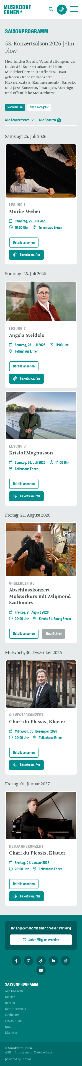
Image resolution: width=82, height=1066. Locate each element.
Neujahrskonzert (26, 846)
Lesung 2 (17, 329)
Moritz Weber (25, 212)
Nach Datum (15, 107)
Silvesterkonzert (26, 715)
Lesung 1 (17, 205)
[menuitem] (8, 1053)
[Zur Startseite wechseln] (17, 9)
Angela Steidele (26, 335)
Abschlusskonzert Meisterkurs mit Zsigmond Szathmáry (40, 596)
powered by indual (18, 1059)
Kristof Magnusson (31, 453)
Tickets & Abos (62, 10)
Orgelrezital (22, 583)
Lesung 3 (17, 446)
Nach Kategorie (39, 107)
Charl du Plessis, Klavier (37, 722)
